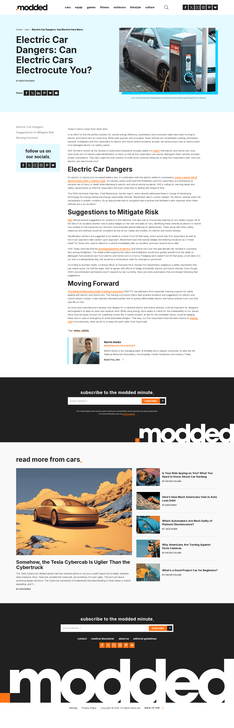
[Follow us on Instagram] (203, 7)
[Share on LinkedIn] (38, 93)
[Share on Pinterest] (44, 93)
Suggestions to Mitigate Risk (35, 132)
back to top (152, 708)
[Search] (166, 7)
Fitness (104, 7)
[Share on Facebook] (26, 93)
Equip (78, 7)
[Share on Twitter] (32, 93)
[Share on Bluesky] (50, 93)
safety (85, 331)
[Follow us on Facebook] (185, 7)
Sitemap (73, 708)
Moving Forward (27, 137)
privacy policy (129, 414)
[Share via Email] (56, 93)
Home (19, 29)
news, (77, 331)
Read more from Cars (48, 459)
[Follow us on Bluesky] (215, 7)
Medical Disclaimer (102, 638)
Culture (150, 7)
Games (91, 7)
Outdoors (119, 7)
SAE (70, 220)
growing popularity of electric (114, 248)
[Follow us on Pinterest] (209, 7)
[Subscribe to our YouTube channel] (197, 7)
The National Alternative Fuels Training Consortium (95, 291)
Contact (82, 638)
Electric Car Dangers (29, 127)
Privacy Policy (89, 708)
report (156, 150)
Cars (68, 7)
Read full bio (112, 359)
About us (124, 638)
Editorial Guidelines (145, 638)
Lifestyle (135, 7)
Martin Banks (27, 81)
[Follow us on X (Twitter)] (191, 7)
